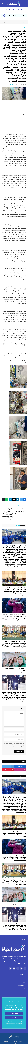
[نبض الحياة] (14, 3)
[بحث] (2, 3)
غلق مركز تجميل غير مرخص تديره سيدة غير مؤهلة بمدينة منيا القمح (20, 510)
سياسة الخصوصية (22, 986)
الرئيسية (24, 980)
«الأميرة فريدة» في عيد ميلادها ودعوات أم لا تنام (14, 669)
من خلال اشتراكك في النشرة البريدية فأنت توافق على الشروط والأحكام (14, 1023)
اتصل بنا (24, 991)
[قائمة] (25, 3)
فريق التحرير (23, 989)
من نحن (24, 983)
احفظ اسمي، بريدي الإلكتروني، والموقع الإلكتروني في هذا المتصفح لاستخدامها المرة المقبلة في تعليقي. (14, 744)
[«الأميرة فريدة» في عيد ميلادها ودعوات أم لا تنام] (14, 659)
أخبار (25, 27)
